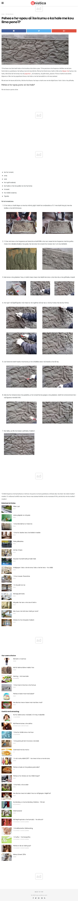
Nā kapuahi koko (19, 594)
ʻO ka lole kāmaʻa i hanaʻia (22, 524)
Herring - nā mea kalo (21, 676)
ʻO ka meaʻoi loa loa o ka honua (24, 685)
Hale (3, 14)
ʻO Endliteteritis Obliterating (23, 828)
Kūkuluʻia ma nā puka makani (23, 620)
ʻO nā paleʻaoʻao (19, 585)
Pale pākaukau (18, 541)
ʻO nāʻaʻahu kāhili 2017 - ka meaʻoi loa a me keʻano (31, 758)
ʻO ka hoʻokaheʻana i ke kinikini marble (26, 533)
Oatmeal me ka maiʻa (21, 750)
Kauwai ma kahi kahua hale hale (24, 559)
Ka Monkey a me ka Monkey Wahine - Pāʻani (29, 802)
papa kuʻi (28, 74)
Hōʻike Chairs (17, 550)
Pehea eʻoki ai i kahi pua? (22, 846)
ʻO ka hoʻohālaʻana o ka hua (23, 732)
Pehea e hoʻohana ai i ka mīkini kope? (26, 776)
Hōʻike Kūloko (9, 14)
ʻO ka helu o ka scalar (20, 785)
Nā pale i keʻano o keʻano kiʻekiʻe (24, 602)
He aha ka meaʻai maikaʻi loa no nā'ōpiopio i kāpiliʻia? (32, 793)
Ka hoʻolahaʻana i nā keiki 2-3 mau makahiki (28, 715)
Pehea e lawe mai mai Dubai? (23, 694)
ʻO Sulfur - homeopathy (21, 837)
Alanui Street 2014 (19, 854)
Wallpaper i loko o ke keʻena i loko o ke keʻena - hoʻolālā (33, 568)
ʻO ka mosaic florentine (21, 576)
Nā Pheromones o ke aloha (22, 723)
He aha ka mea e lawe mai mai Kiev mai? (27, 702)
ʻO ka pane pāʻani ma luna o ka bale (26, 741)
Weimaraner (17, 811)
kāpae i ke (65, 71)
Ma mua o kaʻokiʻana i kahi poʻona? (25, 611)
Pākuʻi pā (16, 506)
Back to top (39, 892)
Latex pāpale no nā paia (21, 515)
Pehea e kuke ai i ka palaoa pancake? (26, 767)
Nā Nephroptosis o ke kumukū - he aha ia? (28, 819)
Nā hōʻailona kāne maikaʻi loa (23, 667)
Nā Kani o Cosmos (19, 659)
